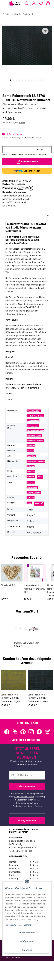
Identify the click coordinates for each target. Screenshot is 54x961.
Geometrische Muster (35, 440)
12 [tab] (43, 80)
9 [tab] (34, 80)
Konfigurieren (27, 941)
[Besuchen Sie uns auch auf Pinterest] (23, 731)
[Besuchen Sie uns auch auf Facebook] (7, 731)
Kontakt (12, 205)
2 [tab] (13, 80)
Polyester (31, 445)
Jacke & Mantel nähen (35, 416)
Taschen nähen (33, 421)
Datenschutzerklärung (24, 796)
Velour (40, 476)
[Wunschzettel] (40, 3)
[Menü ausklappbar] (3, 2)
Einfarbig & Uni (32, 426)
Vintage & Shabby (33, 492)
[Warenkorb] (48, 3)
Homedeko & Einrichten (36, 461)
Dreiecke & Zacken (34, 435)
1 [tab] (10, 80)
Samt (29, 503)
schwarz (30, 498)
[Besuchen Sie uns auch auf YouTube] (15, 731)
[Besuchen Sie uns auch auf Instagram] (31, 731)
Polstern (30, 466)
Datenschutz (25, 925)
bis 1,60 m (30, 471)
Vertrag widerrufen (27, 820)
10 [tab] (37, 80)
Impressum (10, 925)
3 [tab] (16, 80)
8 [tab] (31, 80)
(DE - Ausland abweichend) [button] (31, 138)
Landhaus (31, 483)
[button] (26, 3)
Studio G (30, 451)
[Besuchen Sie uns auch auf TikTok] (39, 731)
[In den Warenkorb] (4, 23)
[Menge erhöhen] (48, 149)
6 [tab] (25, 80)
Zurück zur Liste (11, 14)
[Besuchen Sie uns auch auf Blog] (47, 731)
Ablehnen (27, 950)
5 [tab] (22, 80)
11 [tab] (40, 80)
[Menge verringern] (6, 149)
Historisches (32, 488)
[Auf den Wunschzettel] (45, 31)
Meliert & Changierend (35, 431)
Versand (22, 123)
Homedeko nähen (33, 411)
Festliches (31, 456)
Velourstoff (39, 503)
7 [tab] (28, 80)
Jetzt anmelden (27, 786)
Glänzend (30, 476)
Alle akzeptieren (27, 932)
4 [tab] (19, 80)
